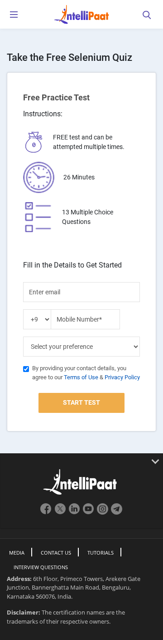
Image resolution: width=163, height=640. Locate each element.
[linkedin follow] (75, 512)
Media (16, 552)
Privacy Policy (122, 377)
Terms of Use (81, 377)
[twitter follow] (60, 512)
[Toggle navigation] (14, 16)
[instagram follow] (103, 512)
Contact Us (56, 552)
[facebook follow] (46, 512)
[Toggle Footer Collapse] (81, 461)
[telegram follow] (116, 512)
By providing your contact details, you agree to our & (86, 373)
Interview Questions (41, 567)
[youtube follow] (89, 512)
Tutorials (100, 552)
